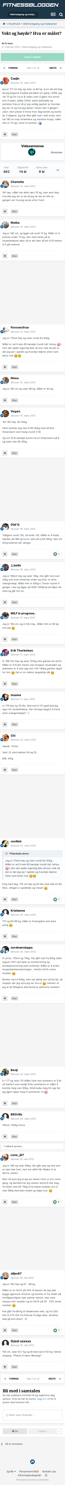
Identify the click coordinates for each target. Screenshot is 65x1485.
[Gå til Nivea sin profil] (5, 380)
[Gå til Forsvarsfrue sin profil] (5, 329)
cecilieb (16, 841)
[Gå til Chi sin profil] (5, 737)
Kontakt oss (49, 1471)
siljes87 (16, 1273)
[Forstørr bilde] (40, 122)
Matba (15, 222)
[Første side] (4, 68)
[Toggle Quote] (6, 853)
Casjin (15, 78)
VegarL (16, 411)
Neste (53, 68)
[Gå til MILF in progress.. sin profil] (5, 615)
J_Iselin (16, 565)
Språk (10, 1471)
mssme (16, 695)
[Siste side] (60, 68)
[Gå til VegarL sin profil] (5, 413)
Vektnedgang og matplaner (37, 46)
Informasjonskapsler (29, 1475)
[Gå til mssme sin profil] (5, 697)
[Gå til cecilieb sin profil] (5, 843)
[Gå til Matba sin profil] (5, 224)
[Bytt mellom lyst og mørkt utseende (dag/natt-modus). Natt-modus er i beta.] (46, 1475)
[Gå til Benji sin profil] (5, 1072)
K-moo (9, 43)
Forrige (13, 68)
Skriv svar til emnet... (21, 1414)
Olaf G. (15, 524)
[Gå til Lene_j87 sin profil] (5, 1157)
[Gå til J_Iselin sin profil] (5, 567)
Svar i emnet (33, 57)
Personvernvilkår (29, 1471)
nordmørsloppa (21, 947)
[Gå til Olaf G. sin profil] (5, 526)
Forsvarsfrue (20, 327)
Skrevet (23, 82)
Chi (13, 735)
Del (16, 1431)
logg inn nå (43, 1398)
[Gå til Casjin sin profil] (5, 80)
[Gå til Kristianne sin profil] (5, 912)
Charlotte (17, 182)
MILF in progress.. (23, 613)
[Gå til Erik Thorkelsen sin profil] (5, 652)
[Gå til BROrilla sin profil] (5, 1116)
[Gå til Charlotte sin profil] (5, 184)
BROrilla (16, 1114)
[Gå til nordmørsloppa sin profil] (5, 949)
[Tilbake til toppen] (32, 1462)
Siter (14, 134)
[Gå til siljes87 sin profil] (5, 1275)
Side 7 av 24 (33, 68)
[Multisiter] (4, 134)
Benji (14, 1070)
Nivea (15, 378)
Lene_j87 (17, 1155)
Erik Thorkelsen (22, 650)
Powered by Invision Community (32, 1479)
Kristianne (18, 910)
